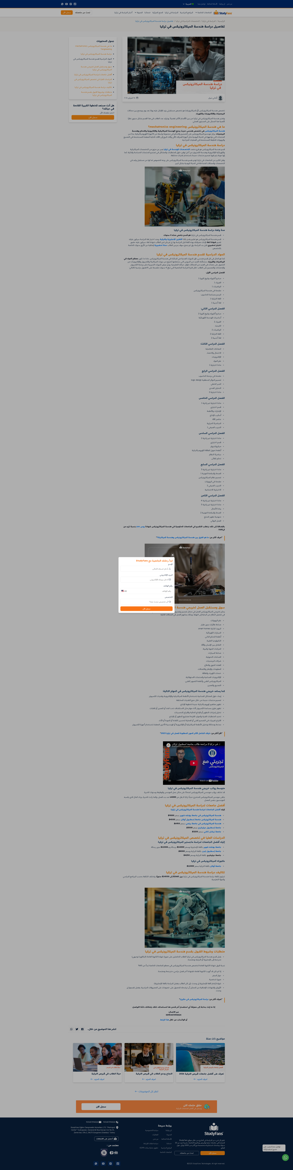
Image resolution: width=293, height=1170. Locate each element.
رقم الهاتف (168, 585)
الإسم (170, 564)
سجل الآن (146, 609)
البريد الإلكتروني (166, 575)
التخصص (169, 597)
